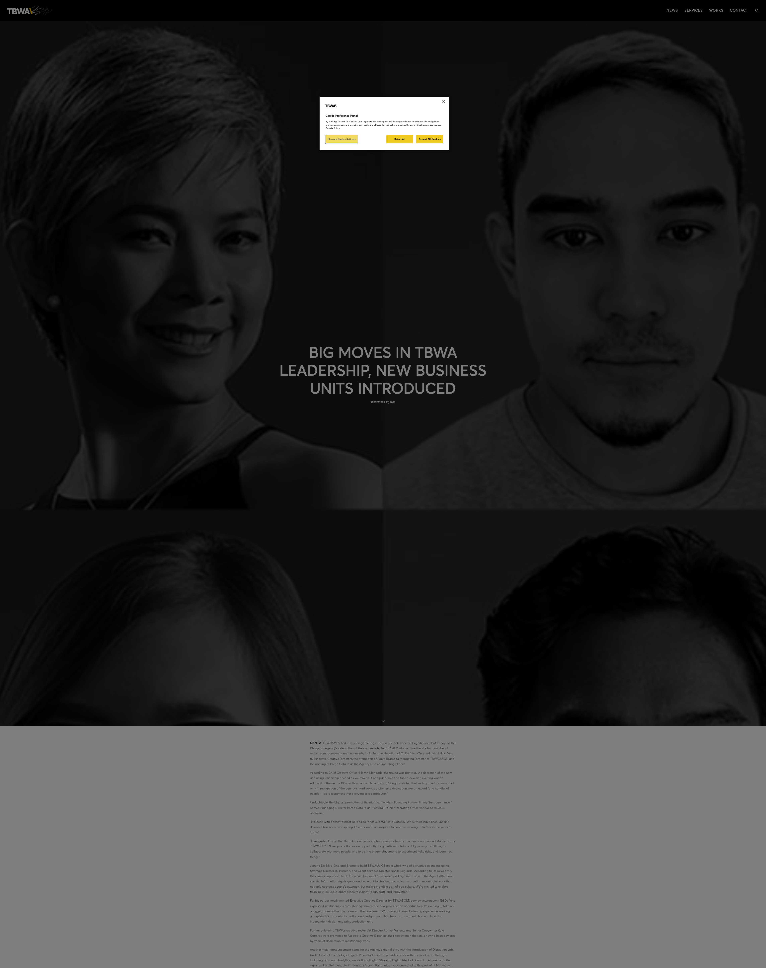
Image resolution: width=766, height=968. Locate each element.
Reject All (399, 139)
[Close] (443, 101)
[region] (384, 123)
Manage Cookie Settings (342, 139)
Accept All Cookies (430, 139)
